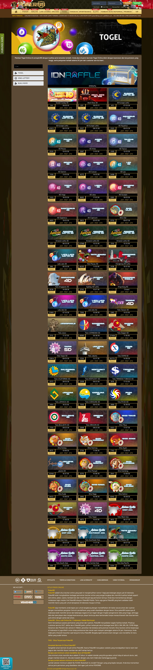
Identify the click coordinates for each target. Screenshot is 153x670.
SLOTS (96, 11)
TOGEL (64, 11)
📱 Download (95, 7)
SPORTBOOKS (85, 12)
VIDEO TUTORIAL (119, 580)
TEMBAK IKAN (107, 11)
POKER (25, 11)
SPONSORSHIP (134, 580)
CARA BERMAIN (102, 580)
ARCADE (55, 11)
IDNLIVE (34, 11)
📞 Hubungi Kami (115, 7)
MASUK (127, 3)
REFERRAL (118, 12)
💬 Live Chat (104, 7)
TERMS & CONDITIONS (67, 580)
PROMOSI (128, 12)
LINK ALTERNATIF (86, 580)
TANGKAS (74, 12)
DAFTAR (137, 3)
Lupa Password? (125, 7)
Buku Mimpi (23, 83)
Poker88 (51, 593)
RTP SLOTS (51, 580)
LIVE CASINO (45, 11)
